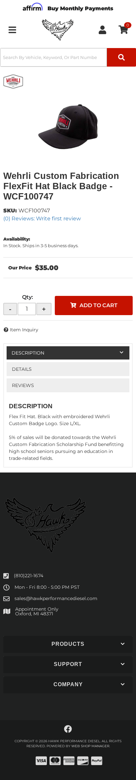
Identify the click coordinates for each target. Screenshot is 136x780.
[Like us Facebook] (68, 729)
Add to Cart (99, 305)
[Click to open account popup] (102, 29)
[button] (68, 57)
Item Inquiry (24, 330)
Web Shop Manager (90, 746)
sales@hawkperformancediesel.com (56, 598)
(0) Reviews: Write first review (42, 218)
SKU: (10, 210)
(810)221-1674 (28, 576)
